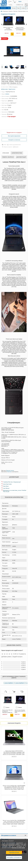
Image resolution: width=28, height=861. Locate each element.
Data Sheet (6, 486)
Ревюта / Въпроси (8, 157)
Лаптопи (15, 11)
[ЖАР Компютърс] (4, 3)
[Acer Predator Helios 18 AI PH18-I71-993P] (20, 705)
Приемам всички (14, 852)
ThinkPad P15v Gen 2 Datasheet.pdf (12, 482)
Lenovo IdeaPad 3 (19, 683)
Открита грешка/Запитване (15, 144)
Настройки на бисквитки (14, 857)
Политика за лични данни (18, 847)
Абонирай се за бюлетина (14, 139)
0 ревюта (15, 87)
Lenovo (7, 94)
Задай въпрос (12, 89)
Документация (21, 157)
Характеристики (17, 153)
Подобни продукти (8, 14)
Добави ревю (4, 89)
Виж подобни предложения (14, 136)
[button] (1, 24)
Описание (5, 153)
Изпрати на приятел (8, 146)
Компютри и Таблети (7, 11)
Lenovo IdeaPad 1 (8, 683)
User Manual (6, 488)
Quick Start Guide (7, 484)
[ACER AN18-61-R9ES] (8, 705)
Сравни (16, 146)
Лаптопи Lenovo (21, 11)
